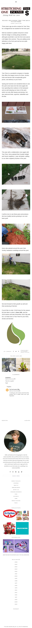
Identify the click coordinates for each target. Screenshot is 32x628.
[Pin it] (18, 351)
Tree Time (5, 73)
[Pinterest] (15, 472)
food (16, 494)
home (16, 498)
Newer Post (5, 420)
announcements (16, 487)
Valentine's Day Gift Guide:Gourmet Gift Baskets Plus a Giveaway (9, 528)
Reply (6, 383)
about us (16, 485)
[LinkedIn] (18, 472)
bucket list (16, 489)
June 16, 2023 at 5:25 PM (10, 379)
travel (16, 502)
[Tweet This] (16, 351)
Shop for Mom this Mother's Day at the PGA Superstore (16, 554)
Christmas (16, 483)
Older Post (27, 420)
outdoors (24, 351)
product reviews (25, 352)
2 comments (8, 351)
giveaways (16, 496)
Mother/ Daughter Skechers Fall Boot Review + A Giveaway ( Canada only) (22, 528)
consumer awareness (16, 491)
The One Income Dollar (14, 389)
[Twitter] (21, 472)
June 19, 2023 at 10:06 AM (14, 391)
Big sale (27, 314)
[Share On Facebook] (13, 351)
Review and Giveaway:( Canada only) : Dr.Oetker (9, 514)
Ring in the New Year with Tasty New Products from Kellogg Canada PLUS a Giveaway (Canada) (22, 515)
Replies (9, 386)
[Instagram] (12, 472)
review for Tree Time (23, 26)
